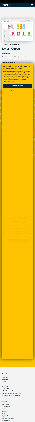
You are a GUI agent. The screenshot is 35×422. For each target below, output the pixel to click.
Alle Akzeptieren (17, 86)
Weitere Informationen (17, 91)
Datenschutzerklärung (9, 81)
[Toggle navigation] (32, 5)
